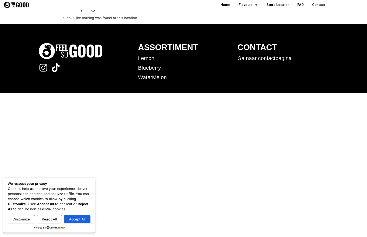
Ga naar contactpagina (264, 58)
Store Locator (278, 5)
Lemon (146, 58)
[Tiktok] (55, 67)
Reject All (49, 219)
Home (225, 5)
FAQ (300, 5)
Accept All (77, 219)
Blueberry (149, 68)
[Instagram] (43, 67)
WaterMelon (152, 77)
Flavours (246, 5)
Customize (21, 219)
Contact (318, 5)
